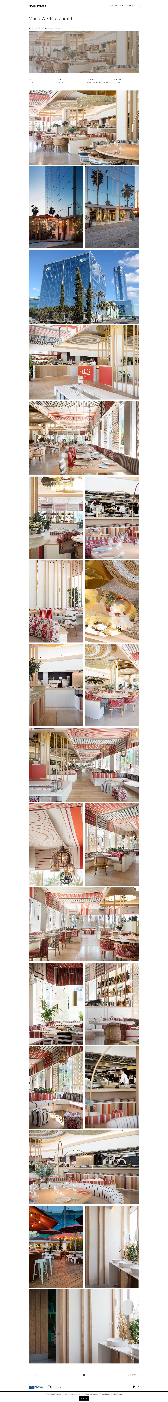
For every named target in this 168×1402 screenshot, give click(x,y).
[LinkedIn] (134, 1387)
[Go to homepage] (37, 5)
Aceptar (84, 1398)
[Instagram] (138, 1387)
